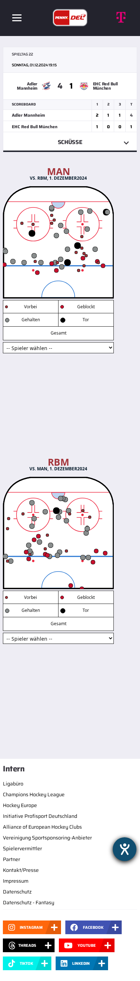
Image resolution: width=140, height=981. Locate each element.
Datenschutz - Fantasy (28, 902)
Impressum (15, 881)
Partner (11, 859)
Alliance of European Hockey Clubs (42, 827)
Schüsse (70, 142)
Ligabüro (13, 784)
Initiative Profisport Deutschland (40, 816)
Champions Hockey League (34, 794)
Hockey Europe (20, 805)
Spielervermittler (22, 848)
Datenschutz (17, 892)
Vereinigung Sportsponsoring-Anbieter (47, 838)
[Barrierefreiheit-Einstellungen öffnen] (124, 849)
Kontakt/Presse (21, 870)
